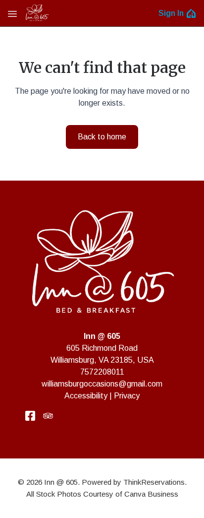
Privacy (127, 395)
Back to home (102, 136)
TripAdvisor (48, 416)
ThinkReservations (154, 482)
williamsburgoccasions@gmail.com (102, 384)
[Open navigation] (12, 13)
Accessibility (85, 395)
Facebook (30, 416)
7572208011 (102, 372)
